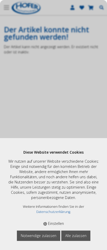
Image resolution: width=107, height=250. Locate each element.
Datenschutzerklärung (53, 212)
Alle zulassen (75, 235)
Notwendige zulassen (38, 235)
